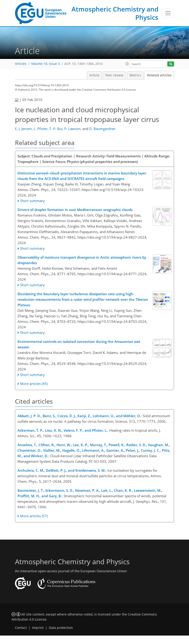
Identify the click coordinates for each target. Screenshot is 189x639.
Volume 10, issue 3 (45, 64)
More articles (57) (34, 516)
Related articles (159, 75)
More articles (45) (34, 383)
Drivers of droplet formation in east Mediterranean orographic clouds (75, 209)
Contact (21, 628)
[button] (127, 64)
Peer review (114, 75)
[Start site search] (170, 64)
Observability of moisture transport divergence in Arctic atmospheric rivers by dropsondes (82, 260)
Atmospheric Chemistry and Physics (114, 13)
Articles (21, 64)
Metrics (135, 75)
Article (94, 75)
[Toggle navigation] (168, 13)
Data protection (61, 628)
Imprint (38, 628)
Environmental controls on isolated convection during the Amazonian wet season (79, 344)
